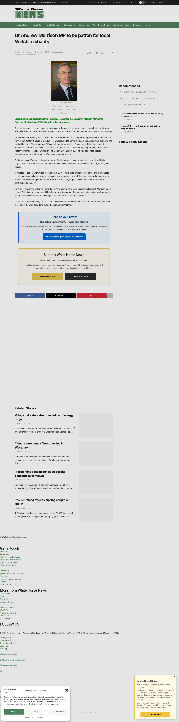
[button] (66, 690)
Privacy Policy (41, 717)
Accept (14, 711)
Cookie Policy (29, 717)
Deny (36, 711)
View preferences (57, 711)
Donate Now (155, 714)
